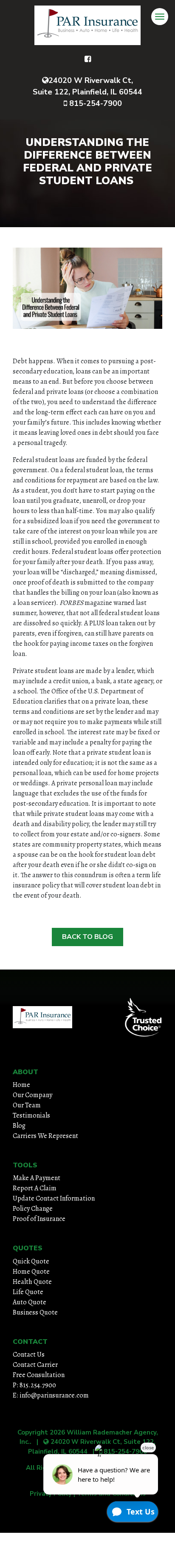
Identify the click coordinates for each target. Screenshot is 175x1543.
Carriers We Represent (45, 1136)
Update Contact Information (54, 1198)
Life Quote (28, 1292)
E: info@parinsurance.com (51, 1395)
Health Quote (32, 1281)
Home (21, 1085)
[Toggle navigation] (159, 16)
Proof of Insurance (39, 1219)
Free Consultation (39, 1375)
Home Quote (31, 1271)
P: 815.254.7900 (34, 1385)
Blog (19, 1125)
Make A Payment (36, 1178)
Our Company (32, 1095)
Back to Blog (87, 936)
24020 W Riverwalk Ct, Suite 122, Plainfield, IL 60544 (87, 86)
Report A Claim (34, 1188)
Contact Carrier (35, 1364)
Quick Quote (31, 1261)
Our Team (27, 1105)
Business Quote (35, 1312)
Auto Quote (29, 1302)
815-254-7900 (94, 103)
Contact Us (29, 1354)
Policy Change (33, 1208)
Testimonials (31, 1115)
